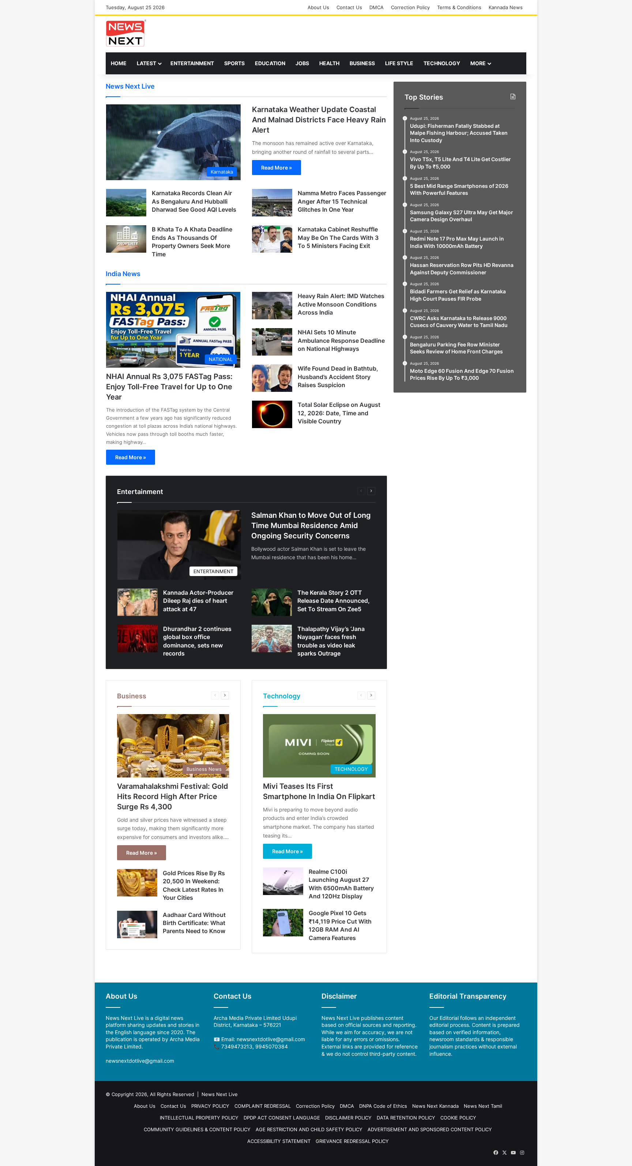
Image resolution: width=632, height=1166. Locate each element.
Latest (146, 63)
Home (119, 63)
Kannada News (506, 7)
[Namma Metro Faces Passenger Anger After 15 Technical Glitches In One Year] (272, 202)
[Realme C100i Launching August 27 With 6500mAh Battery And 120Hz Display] (283, 881)
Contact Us (349, 7)
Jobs (302, 63)
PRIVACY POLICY (210, 1106)
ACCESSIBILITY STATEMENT (279, 1141)
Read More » (276, 167)
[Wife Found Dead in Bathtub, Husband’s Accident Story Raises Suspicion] (272, 378)
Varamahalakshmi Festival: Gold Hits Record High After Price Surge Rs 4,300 (172, 796)
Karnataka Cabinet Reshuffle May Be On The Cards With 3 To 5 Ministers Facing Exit (338, 237)
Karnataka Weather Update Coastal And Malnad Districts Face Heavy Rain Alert (319, 119)
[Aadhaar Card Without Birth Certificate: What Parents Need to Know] (137, 924)
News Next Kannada (435, 1106)
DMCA (376, 7)
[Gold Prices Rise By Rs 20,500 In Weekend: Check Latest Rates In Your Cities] (137, 882)
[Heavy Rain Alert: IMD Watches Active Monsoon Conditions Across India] (272, 305)
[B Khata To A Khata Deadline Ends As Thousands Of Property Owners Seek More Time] (126, 239)
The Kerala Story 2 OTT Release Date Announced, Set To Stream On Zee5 (333, 601)
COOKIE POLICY (458, 1118)
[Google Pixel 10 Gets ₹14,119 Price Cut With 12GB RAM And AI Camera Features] (283, 922)
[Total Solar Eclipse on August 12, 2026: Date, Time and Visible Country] (272, 414)
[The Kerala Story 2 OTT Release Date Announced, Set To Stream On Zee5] (272, 602)
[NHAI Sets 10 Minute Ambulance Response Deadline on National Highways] (272, 342)
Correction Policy (410, 7)
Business (362, 63)
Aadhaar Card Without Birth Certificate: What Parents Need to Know (194, 923)
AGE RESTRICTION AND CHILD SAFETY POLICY (309, 1129)
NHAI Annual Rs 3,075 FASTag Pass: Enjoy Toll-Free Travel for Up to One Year (169, 386)
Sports (234, 63)
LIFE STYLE (399, 63)
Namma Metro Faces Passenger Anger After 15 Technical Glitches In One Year (342, 201)
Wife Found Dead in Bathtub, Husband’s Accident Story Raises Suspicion (338, 377)
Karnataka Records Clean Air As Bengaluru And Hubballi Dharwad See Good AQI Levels (194, 201)
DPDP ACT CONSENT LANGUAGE (282, 1118)
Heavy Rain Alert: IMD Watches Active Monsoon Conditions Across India (341, 304)
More (478, 63)
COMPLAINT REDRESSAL (262, 1106)
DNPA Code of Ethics (383, 1106)
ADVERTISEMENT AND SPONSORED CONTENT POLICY (430, 1129)
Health (329, 63)
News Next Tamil (483, 1106)
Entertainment (192, 63)
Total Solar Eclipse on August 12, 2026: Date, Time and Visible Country (339, 413)
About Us (318, 7)
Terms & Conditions (459, 7)
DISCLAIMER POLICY (348, 1118)
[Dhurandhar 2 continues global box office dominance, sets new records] (137, 638)
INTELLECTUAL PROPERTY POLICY (199, 1118)
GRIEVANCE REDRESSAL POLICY (352, 1141)
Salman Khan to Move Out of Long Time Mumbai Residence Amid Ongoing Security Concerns (311, 525)
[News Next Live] (126, 33)
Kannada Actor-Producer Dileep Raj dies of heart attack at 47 (198, 601)
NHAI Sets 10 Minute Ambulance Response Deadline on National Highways (341, 340)
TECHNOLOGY (442, 63)
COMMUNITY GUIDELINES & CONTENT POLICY (197, 1129)
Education (270, 63)
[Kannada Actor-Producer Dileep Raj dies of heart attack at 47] (137, 602)
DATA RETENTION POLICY (406, 1118)
